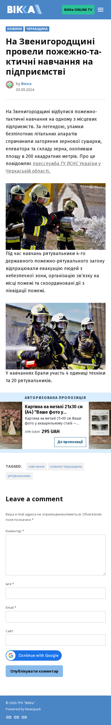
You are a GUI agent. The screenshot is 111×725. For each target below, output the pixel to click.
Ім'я (10, 584)
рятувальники (19, 476)
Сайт (9, 631)
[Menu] (101, 9)
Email (11, 607)
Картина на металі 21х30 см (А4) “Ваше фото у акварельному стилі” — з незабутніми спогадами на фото (54, 409)
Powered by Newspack (23, 709)
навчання (36, 466)
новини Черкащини (66, 466)
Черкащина (37, 29)
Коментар (15, 531)
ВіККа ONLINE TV (78, 9)
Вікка (26, 83)
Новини (14, 29)
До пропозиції (70, 442)
